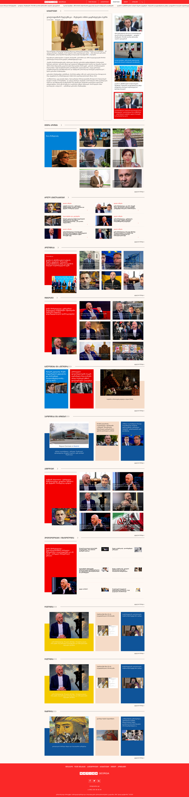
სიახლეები (116, 2)
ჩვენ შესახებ (92, 2)
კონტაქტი (135, 2)
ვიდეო (126, 2)
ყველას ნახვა (139, 192)
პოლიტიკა (49, 256)
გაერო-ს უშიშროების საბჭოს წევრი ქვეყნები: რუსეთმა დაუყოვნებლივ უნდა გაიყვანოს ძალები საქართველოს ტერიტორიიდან (72, 6)
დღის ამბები (67, 203)
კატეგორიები (105, 2)
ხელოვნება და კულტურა (71, 216)
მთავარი (69, 767)
